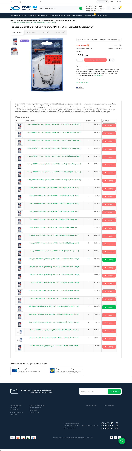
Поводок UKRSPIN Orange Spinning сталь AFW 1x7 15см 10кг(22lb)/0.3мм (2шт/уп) (54, 140)
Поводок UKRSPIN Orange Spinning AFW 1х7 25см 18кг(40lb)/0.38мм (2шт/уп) (54, 290)
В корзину (109, 125)
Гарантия (35, 2)
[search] (80, 8)
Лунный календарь (90, 14)
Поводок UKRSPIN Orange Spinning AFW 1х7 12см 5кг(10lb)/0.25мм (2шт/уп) (54, 195)
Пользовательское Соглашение (16, 406)
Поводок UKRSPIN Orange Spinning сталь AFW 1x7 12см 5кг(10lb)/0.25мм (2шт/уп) (54, 148)
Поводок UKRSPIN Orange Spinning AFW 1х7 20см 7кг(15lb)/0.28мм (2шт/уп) (54, 188)
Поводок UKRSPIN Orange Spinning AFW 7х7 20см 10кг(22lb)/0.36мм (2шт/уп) (54, 267)
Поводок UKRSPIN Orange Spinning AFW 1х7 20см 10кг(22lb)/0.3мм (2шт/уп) (54, 227)
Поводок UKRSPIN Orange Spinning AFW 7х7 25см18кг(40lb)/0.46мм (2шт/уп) (54, 314)
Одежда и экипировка (73, 15)
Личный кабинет (91, 405)
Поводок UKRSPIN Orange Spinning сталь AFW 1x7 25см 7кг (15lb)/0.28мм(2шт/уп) (54, 132)
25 (88, 259)
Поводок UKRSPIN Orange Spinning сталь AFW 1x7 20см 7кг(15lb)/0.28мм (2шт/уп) (54, 124)
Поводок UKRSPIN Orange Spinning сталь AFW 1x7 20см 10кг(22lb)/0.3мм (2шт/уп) (54, 156)
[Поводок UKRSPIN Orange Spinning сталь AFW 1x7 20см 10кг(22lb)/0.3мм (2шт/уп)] (47, 65)
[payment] (12, 437)
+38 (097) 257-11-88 (94, 6)
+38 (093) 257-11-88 (94, 10)
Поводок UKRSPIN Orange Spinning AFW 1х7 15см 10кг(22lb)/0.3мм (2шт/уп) (54, 203)
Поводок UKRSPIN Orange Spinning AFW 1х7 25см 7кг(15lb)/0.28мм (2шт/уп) (54, 251)
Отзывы (46, 32)
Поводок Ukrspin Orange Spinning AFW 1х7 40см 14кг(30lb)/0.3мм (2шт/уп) (54, 346)
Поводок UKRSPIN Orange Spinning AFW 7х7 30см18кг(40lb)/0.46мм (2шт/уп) (54, 322)
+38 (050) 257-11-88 (94, 8)
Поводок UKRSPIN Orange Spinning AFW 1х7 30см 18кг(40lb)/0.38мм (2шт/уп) (54, 298)
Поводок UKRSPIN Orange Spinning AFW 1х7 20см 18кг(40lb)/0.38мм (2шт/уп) (54, 282)
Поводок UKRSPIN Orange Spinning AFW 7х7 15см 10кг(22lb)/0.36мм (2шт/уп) (54, 259)
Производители (34, 412)
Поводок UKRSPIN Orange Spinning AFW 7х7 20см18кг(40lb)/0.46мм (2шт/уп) (54, 306)
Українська (100, 2)
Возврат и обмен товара (37, 405)
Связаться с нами (35, 408)
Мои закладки (109, 405)
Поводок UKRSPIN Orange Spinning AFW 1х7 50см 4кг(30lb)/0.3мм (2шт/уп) (54, 338)
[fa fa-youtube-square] (115, 437)
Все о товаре (17, 32)
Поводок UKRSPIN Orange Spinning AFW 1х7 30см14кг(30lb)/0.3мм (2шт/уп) (54, 330)
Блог (99, 15)
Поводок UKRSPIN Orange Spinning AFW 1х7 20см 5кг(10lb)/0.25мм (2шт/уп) (54, 235)
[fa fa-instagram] (119, 437)
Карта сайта (33, 410)
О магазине (14, 2)
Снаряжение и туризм (56, 15)
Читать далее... (98, 75)
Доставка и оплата (25, 2)
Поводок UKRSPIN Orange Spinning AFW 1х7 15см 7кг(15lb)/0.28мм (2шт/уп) (54, 219)
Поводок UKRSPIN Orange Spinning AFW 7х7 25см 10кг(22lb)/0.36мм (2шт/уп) (54, 274)
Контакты (43, 2)
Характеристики (32, 32)
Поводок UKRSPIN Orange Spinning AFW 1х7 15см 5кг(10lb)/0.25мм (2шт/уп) (54, 211)
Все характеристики (82, 82)
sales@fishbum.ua (70, 428)
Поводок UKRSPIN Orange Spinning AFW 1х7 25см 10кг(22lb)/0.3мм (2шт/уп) (54, 243)
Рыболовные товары (18, 15)
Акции (104, 15)
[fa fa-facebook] (111, 437)
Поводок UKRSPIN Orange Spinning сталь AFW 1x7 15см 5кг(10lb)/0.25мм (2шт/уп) (54, 164)
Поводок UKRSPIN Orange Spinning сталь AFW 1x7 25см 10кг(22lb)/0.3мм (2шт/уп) (54, 172)
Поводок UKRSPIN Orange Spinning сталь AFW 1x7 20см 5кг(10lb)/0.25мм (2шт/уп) (54, 180)
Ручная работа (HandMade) (37, 15)
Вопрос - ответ (59, 32)
